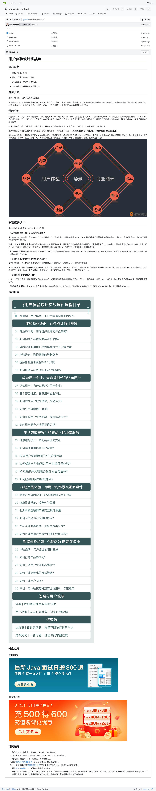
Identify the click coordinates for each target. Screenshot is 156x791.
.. (9, 29)
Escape (145, 52)
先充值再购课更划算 (24, 762)
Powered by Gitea (9, 789)
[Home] (4, 3)
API (152, 789)
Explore (12, 3)
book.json (13, 37)
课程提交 (35, 25)
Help (20, 3)
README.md (14, 41)
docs (11, 33)
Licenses (146, 789)
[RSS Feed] (107, 9)
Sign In (150, 3)
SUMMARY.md (14, 46)
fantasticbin (14, 9)
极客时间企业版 (34, 765)
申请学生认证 (21, 768)
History (147, 20)
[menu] (137, 789)
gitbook (25, 9)
